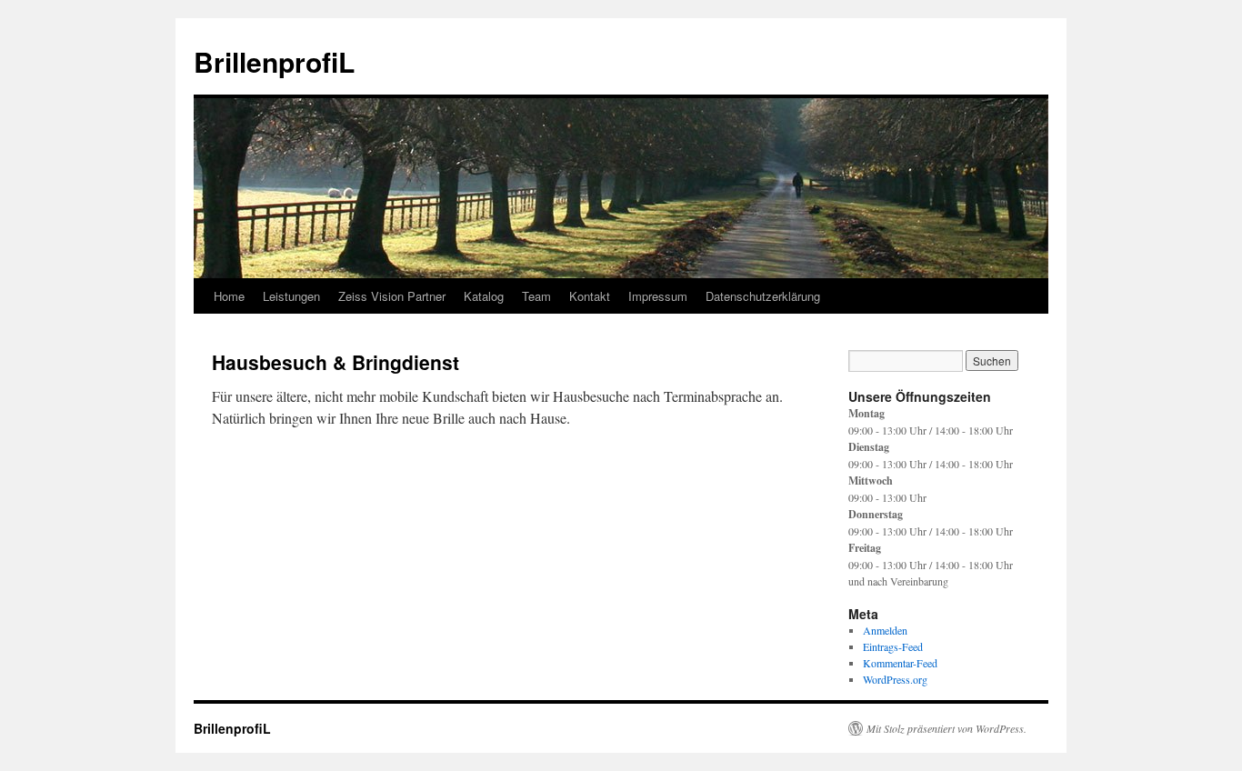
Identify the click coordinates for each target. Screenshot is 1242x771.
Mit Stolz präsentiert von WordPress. (946, 728)
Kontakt (589, 296)
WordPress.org (895, 679)
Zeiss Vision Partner (392, 296)
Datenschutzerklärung (763, 296)
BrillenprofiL (274, 61)
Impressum (657, 296)
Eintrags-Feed (893, 646)
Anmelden (885, 630)
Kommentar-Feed (900, 663)
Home (229, 296)
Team (536, 296)
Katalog (484, 296)
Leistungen (291, 296)
